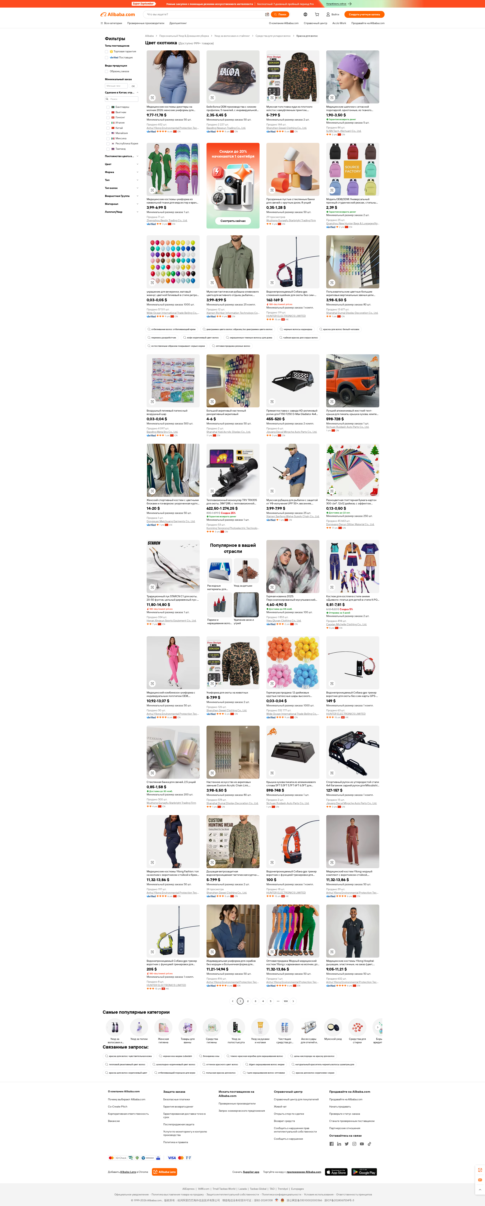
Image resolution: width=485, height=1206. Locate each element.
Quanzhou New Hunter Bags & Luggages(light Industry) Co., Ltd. (352, 223)
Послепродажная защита (178, 1124)
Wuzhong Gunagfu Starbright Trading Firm (291, 220)
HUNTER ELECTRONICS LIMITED (286, 315)
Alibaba (149, 35)
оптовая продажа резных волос (233, 346)
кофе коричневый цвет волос (203, 337)
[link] (480, 1170)
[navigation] (122, 519)
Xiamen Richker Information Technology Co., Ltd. (233, 312)
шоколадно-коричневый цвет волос (175, 1064)
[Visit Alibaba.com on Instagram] (354, 1144)
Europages (297, 1188)
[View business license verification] (276, 1200)
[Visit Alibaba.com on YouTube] (362, 1144)
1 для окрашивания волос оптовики (266, 1072)
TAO (272, 1188)
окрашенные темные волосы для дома (251, 337)
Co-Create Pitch (117, 1106)
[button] (267, 14)
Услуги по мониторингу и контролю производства (185, 1133)
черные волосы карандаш (298, 329)
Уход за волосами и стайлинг (232, 35)
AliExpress (188, 1188)
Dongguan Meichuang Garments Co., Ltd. (171, 521)
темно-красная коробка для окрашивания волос (256, 1056)
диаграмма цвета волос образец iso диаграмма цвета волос (240, 329)
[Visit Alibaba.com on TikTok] (369, 1144)
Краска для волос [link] (307, 35)
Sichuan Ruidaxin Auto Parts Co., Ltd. (347, 426)
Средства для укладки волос (273, 35)
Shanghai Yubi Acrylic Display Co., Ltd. (229, 431)
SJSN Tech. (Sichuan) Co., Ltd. (343, 130)
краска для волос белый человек (341, 329)
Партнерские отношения (344, 1128)
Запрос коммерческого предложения (242, 1110)
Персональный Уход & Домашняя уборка (184, 35)
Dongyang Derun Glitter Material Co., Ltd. (350, 524)
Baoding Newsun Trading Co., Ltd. (226, 127)
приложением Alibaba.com (304, 1171)
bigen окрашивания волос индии (266, 1064)
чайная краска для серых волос (300, 337)
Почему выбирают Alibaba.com (126, 1099)
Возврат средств (284, 1120)
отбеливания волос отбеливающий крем (173, 329)
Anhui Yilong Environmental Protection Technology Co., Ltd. (173, 127)
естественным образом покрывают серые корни (178, 346)
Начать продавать (340, 1106)
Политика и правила (175, 1142)
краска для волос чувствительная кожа (130, 1056)
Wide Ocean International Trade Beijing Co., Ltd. (173, 312)
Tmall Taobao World (224, 1188)
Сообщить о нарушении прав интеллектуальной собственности (295, 1130)
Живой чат (280, 1106)
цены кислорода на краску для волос (314, 1056)
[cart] (318, 14)
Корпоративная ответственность (128, 1113)
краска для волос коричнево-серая (315, 1072)
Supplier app (251, 1171)
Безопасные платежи (176, 1099)
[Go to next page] (293, 1001)
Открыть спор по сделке (289, 1113)
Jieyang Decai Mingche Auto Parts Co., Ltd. (291, 431)
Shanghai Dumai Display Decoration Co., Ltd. (352, 312)
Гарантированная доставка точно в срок (184, 1115)
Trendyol (283, 1188)
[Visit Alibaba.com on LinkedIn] (339, 1144)
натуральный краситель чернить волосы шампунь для (324, 1064)
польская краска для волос (221, 1072)
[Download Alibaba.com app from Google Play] (364, 1172)
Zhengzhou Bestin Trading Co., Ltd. (167, 220)
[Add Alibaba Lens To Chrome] (164, 1172)
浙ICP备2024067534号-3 (339, 1200)
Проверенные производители (237, 1103)
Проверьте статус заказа (344, 1113)
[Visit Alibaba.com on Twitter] (346, 1144)
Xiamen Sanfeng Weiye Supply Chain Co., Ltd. (292, 516)
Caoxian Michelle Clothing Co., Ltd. (346, 624)
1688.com (203, 1188)
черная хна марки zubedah (177, 1056)
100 (286, 1001)
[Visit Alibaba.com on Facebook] (331, 1144)
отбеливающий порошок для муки (176, 1072)
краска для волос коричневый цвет (128, 1072)
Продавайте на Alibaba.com (345, 1099)
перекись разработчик (163, 337)
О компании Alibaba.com (124, 1091)
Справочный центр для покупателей (296, 1099)
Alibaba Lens (128, 1171)
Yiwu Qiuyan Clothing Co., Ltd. (283, 620)
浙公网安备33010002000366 (304, 1200)
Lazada (243, 1188)
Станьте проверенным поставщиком (352, 1120)
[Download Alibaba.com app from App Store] (336, 1172)
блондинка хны (211, 1056)
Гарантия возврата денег (178, 1106)
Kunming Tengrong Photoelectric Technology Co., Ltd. (233, 528)
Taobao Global (258, 1188)
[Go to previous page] (232, 1001)
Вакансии (114, 1120)
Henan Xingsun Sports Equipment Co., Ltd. (171, 620)
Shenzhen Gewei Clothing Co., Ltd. (286, 127)
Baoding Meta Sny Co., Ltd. (162, 431)
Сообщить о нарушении (288, 1138)
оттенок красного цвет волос (222, 1064)
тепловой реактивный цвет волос (127, 1064)
